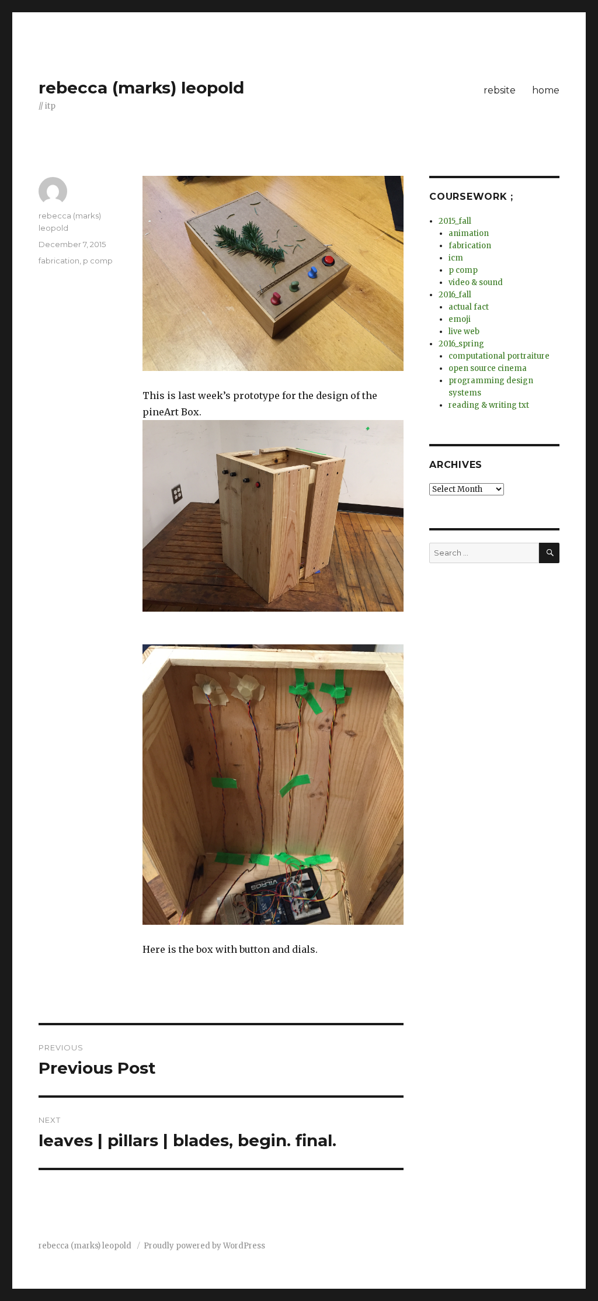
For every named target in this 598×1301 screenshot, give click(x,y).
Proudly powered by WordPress (204, 1246)
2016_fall (455, 295)
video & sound (475, 282)
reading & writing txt (488, 405)
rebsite (500, 90)
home (545, 90)
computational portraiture (499, 356)
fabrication (59, 260)
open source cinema (487, 368)
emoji (459, 319)
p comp (98, 260)
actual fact (468, 307)
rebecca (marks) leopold (141, 88)
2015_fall (455, 221)
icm (455, 258)
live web (463, 331)
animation (468, 233)
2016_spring (461, 344)
